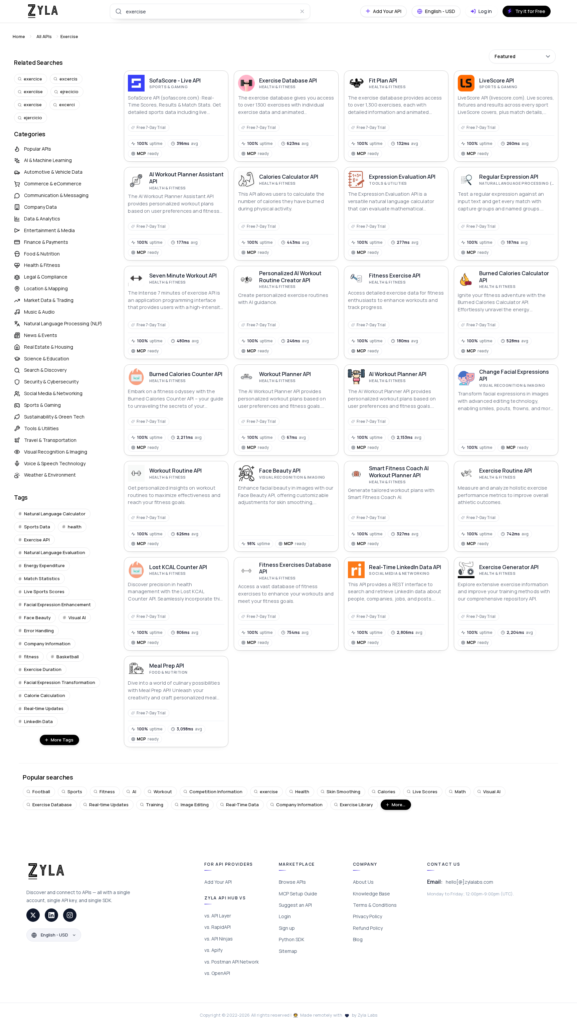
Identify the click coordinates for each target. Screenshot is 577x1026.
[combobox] (210, 11)
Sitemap (288, 951)
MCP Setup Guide (298, 893)
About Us (363, 882)
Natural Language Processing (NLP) (63, 323)
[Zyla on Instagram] (69, 915)
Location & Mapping (46, 288)
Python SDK (291, 939)
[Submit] (118, 11)
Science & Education (46, 358)
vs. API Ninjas (218, 938)
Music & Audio (39, 312)
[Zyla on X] (33, 915)
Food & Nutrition (42, 253)
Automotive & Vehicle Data (53, 172)
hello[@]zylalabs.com (469, 882)
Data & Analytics (42, 218)
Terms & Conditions (375, 905)
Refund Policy (368, 928)
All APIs (44, 36)
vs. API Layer (217, 915)
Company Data (40, 207)
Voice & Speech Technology (54, 463)
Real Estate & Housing (48, 347)
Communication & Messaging (56, 195)
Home (19, 36)
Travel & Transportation (50, 440)
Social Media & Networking (53, 393)
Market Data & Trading (48, 300)
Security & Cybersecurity (51, 381)
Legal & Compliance (45, 277)
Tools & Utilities (41, 428)
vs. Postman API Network (231, 962)
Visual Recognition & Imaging (55, 452)
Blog (358, 939)
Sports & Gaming (42, 405)
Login (285, 916)
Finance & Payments (46, 242)
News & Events (40, 335)
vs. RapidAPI (217, 927)
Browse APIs (292, 882)
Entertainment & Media (49, 230)
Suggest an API (295, 905)
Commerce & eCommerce (52, 183)
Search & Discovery (45, 370)
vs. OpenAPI (217, 973)
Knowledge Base (371, 893)
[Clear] (302, 11)
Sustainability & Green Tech (54, 416)
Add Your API (218, 882)
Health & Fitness (42, 265)
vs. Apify (213, 950)
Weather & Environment (50, 475)
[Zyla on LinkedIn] (51, 915)
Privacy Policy (367, 916)
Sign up (287, 928)
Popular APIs (37, 149)
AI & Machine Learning (48, 160)
